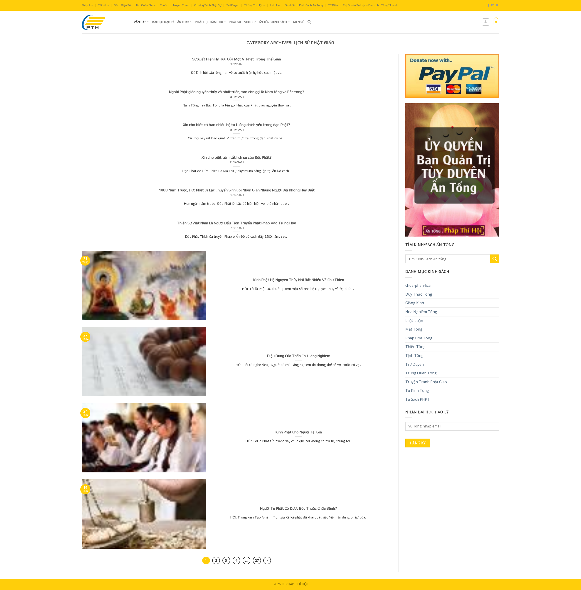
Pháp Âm (87, 5)
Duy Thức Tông (418, 294)
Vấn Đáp (140, 22)
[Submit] (494, 258)
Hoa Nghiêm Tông (421, 311)
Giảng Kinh (414, 302)
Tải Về (102, 5)
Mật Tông (413, 329)
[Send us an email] (492, 5)
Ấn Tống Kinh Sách (273, 22)
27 (257, 560)
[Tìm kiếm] (309, 22)
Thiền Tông (415, 346)
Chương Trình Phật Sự (207, 5)
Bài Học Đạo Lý (163, 22)
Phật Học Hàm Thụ (209, 22)
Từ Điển (333, 5)
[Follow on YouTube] (497, 5)
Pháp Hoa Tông (418, 338)
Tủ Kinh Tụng (417, 390)
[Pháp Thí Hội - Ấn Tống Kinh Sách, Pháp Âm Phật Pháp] (104, 22)
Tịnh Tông (414, 355)
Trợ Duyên (232, 5)
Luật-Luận (414, 320)
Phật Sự (235, 22)
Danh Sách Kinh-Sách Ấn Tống (304, 5)
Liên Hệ (275, 5)
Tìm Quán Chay (145, 5)
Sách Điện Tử (122, 5)
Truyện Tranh (181, 5)
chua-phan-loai (418, 285)
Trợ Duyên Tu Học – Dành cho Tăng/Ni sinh (370, 5)
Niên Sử (298, 22)
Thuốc (164, 5)
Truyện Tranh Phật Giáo (426, 381)
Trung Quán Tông (421, 372)
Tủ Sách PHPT (417, 399)
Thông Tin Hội (253, 5)
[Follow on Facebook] (488, 5)
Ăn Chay (183, 22)
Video (248, 22)
